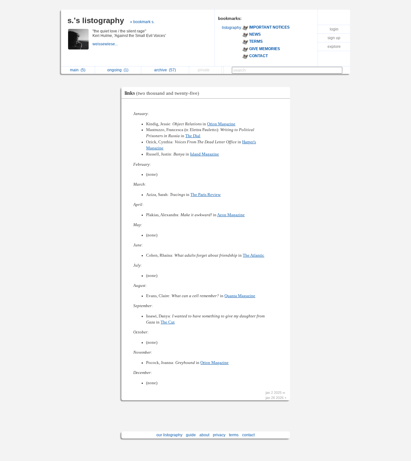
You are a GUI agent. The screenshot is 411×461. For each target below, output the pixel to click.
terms (234, 435)
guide (191, 435)
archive (165, 70)
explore (334, 46)
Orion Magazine (221, 124)
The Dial (192, 136)
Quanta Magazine (239, 296)
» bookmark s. (142, 22)
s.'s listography (95, 20)
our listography (169, 435)
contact (248, 435)
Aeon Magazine (231, 215)
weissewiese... (105, 44)
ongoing (117, 70)
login (334, 29)
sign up (334, 38)
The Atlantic (253, 255)
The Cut (168, 322)
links (162, 93)
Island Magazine (204, 154)
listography (231, 27)
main (77, 70)
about (204, 435)
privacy (219, 435)
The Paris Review (205, 194)
